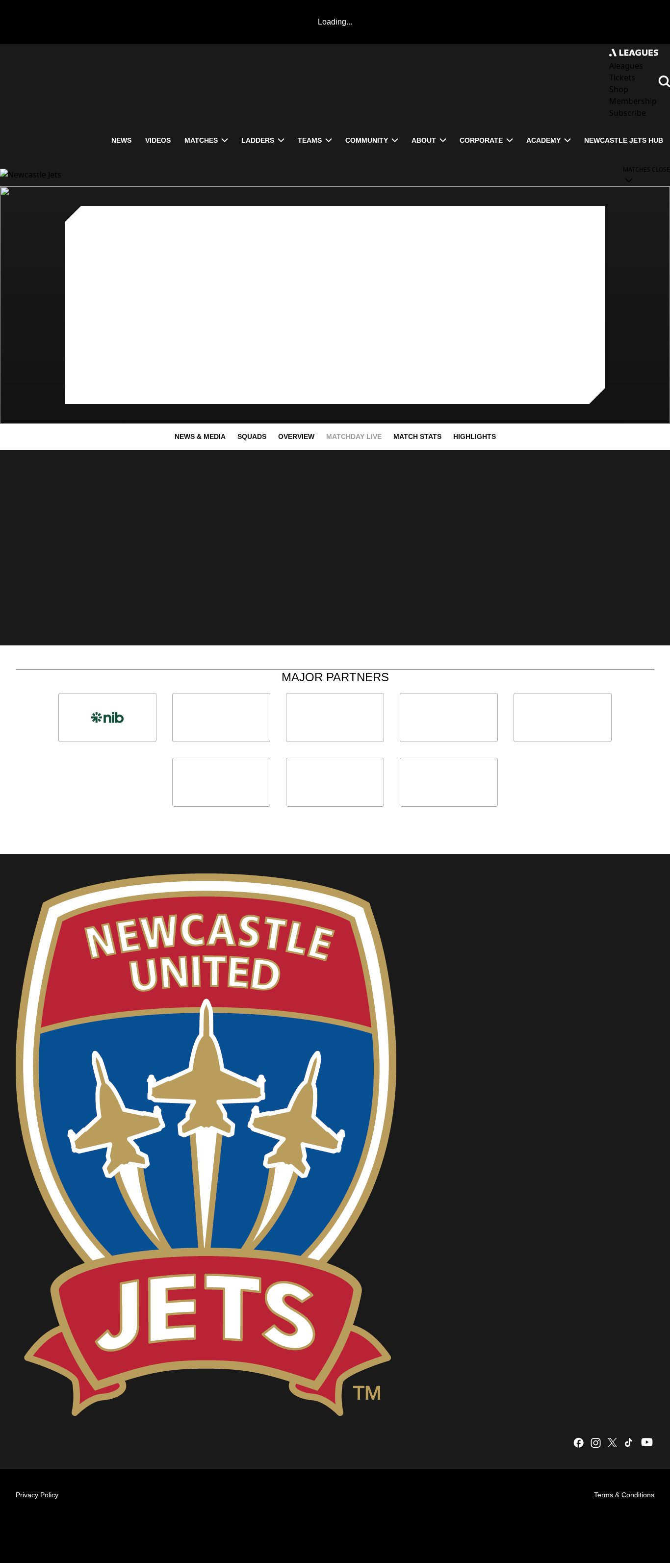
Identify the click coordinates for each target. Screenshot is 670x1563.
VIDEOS (158, 140)
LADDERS (257, 140)
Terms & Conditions (624, 1495)
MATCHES (201, 140)
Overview (296, 436)
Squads (251, 436)
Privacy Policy (37, 1495)
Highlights (474, 436)
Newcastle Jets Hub (623, 140)
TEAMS (310, 140)
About (424, 140)
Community (366, 140)
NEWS (121, 140)
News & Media (200, 436)
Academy (543, 140)
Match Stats (417, 436)
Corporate (481, 140)
